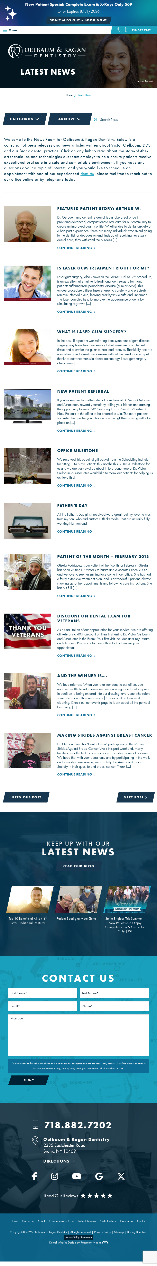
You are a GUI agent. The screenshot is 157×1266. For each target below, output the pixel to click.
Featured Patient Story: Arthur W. (99, 208)
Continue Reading (74, 248)
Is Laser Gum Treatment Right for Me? (103, 268)
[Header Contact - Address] (121, 30)
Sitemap (119, 1232)
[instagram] (54, 1178)
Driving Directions (137, 1232)
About (41, 1221)
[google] (99, 1178)
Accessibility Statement (78, 1237)
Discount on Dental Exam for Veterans (94, 618)
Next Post (134, 797)
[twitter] (121, 1178)
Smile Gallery (108, 1221)
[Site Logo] (47, 57)
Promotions (126, 1221)
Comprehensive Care (61, 1221)
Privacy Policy (102, 1232)
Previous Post (26, 797)
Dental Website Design (62, 1242)
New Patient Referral (83, 391)
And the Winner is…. (82, 675)
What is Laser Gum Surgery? (92, 331)
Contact (141, 1221)
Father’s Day (72, 505)
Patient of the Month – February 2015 (103, 556)
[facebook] (34, 1178)
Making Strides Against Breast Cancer (104, 735)
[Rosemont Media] (104, 1242)
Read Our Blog (78, 866)
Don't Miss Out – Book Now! (78, 20)
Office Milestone (77, 450)
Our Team (28, 1221)
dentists (87, 173)
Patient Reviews (87, 1221)
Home (7, 39)
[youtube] (76, 1178)
